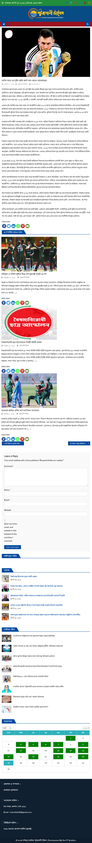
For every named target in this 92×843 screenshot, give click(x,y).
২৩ (83, 756)
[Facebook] (4, 226)
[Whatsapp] (18, 226)
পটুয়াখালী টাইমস (22, 84)
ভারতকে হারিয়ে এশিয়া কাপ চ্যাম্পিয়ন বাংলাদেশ (20, 410)
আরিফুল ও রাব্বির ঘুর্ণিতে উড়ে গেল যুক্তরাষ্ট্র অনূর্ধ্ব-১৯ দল (23, 274)
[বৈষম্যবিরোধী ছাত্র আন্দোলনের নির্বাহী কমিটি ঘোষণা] (45, 322)
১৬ (83, 750)
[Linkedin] (13, 226)
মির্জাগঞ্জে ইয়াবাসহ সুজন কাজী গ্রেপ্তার (23, 576)
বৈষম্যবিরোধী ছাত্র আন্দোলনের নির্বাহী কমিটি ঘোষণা (21, 342)
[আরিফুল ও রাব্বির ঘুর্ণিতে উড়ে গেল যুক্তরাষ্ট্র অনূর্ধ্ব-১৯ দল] (45, 254)
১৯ (33, 756)
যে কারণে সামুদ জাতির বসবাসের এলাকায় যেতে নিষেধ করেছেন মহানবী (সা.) (80, 443)
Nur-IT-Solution (69, 840)
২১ (58, 756)
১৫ (71, 750)
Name (7, 490)
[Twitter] (9, 226)
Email (7, 500)
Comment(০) (35, 84)
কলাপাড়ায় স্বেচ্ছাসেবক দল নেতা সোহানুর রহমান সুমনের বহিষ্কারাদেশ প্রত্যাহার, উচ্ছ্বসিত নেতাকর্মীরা (45, 614)
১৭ (9, 756)
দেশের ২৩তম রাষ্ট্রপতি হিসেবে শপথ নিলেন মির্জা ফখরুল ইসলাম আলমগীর (36, 605)
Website (7, 510)
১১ (21, 750)
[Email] (27, 226)
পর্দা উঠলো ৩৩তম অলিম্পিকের (14, 443)
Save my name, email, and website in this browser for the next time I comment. (10, 532)
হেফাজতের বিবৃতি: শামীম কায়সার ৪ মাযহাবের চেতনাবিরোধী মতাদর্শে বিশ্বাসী (37, 595)
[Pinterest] (23, 226)
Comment (9, 466)
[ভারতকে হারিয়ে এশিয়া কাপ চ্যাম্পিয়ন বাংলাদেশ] (45, 390)
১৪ (58, 750)
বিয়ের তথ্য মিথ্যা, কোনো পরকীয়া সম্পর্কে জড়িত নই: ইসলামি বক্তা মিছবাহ (36, 586)
